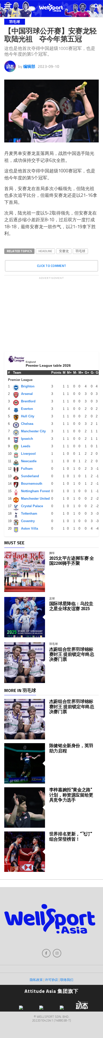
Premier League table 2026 (48, 365)
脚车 (52, 553)
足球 (52, 598)
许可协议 (51, 979)
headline (45, 250)
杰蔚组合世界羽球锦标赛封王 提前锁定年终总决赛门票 (71, 654)
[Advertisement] (51, 313)
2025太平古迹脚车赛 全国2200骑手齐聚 (71, 561)
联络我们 (66, 979)
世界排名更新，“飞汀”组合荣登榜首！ (70, 836)
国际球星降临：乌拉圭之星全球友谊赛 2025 (71, 606)
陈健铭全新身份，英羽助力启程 (71, 748)
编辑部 (29, 66)
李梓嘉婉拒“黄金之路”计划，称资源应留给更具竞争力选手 (71, 794)
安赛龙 (64, 250)
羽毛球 (80, 250)
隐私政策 (36, 979)
